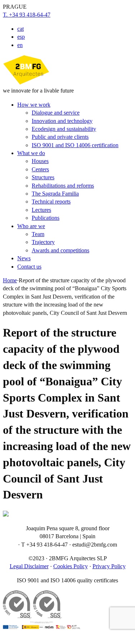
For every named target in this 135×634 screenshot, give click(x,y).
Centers (40, 169)
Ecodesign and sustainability (64, 129)
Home (10, 280)
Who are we (31, 226)
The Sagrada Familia (55, 193)
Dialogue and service (56, 113)
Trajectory (43, 242)
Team (38, 234)
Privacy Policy (109, 566)
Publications (45, 218)
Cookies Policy (70, 566)
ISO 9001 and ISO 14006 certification (75, 145)
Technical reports (51, 201)
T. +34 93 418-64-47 (26, 15)
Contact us (29, 267)
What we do (31, 153)
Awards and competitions (60, 250)
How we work (33, 105)
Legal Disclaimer (29, 566)
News (24, 258)
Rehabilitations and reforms (63, 186)
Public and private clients (60, 137)
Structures (43, 177)
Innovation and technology (62, 121)
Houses (40, 161)
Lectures (41, 210)
